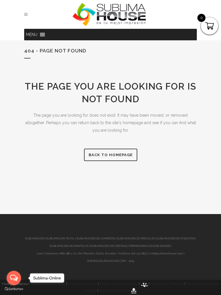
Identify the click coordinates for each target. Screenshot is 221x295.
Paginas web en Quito (114, 290)
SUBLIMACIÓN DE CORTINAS (109, 246)
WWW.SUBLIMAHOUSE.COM (106, 260)
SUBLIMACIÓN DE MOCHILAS (136, 238)
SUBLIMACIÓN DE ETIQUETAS (176, 238)
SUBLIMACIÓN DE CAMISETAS (96, 238)
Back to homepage (111, 155)
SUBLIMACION (34, 238)
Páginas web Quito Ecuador (119, 283)
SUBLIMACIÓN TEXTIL (60, 238)
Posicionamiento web (82, 283)
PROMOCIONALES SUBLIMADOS (149, 246)
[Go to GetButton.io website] (14, 289)
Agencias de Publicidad (167, 283)
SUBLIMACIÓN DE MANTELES (69, 246)
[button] (31, 34)
